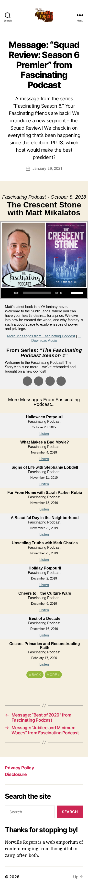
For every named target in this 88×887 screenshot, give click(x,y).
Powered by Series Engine (44, 688)
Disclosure (16, 774)
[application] (44, 293)
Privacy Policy (19, 767)
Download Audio (44, 340)
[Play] (7, 292)
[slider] (78, 292)
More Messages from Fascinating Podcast (41, 336)
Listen (44, 434)
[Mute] (67, 292)
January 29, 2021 (47, 168)
